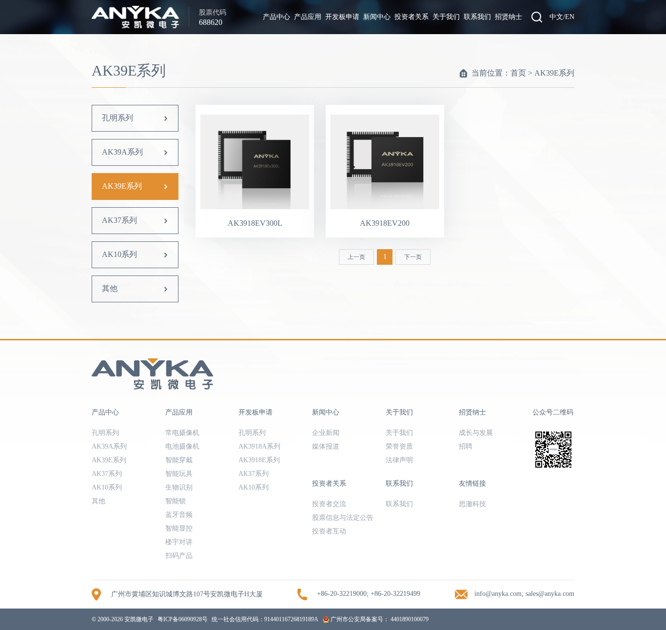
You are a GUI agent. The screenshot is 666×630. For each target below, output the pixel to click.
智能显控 (179, 528)
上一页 (356, 257)
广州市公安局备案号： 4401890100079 (379, 619)
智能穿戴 (179, 460)
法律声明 (399, 460)
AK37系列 (119, 220)
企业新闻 (325, 432)
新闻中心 (377, 16)
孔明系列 (117, 118)
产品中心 (276, 16)
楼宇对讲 (179, 542)
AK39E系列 (554, 73)
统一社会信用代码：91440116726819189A (265, 619)
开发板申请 (342, 16)
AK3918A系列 (259, 446)
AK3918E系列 (259, 460)
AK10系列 (119, 254)
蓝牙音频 (179, 514)
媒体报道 (325, 446)
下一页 (413, 257)
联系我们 (477, 16)
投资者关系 (411, 16)
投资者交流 (329, 504)
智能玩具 (179, 473)
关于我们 (446, 16)
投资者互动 (329, 531)
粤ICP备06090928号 (182, 619)
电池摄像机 (182, 446)
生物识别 (179, 487)
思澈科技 (472, 504)
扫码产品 (179, 555)
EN (569, 16)
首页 (518, 73)
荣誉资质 (399, 446)
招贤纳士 (508, 16)
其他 (110, 288)
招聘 (465, 446)
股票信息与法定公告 (342, 517)
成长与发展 (476, 432)
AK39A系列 (122, 152)
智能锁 (175, 501)
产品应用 (307, 16)
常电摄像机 (182, 432)
